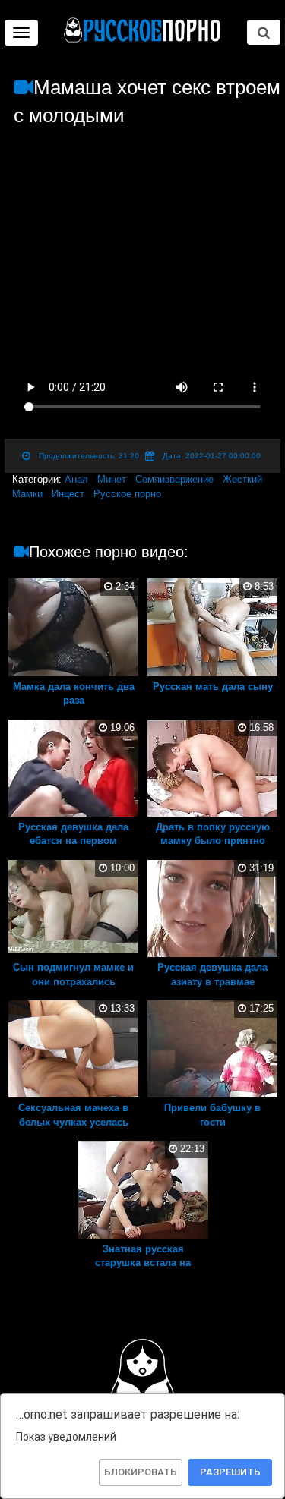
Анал (76, 479)
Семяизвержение (174, 479)
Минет (111, 479)
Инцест (68, 493)
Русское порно (127, 493)
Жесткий (242, 479)
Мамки (27, 493)
